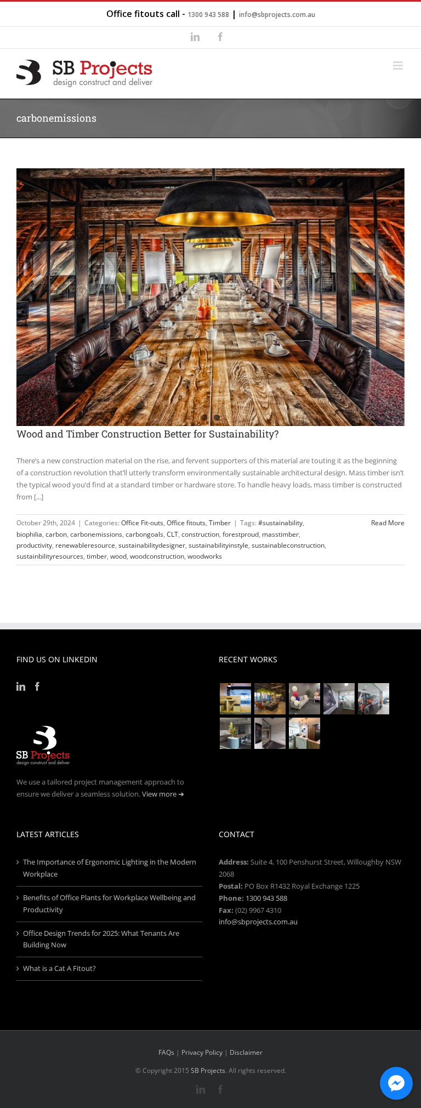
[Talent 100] (235, 698)
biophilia (29, 534)
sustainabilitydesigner (151, 545)
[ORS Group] (304, 698)
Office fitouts (186, 522)
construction (200, 534)
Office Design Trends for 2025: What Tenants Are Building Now (101, 939)
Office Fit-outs (142, 522)
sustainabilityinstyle (218, 545)
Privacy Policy (202, 1052)
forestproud (241, 534)
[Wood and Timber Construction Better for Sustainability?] (210, 297)
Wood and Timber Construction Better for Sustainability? (147, 433)
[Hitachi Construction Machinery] (373, 698)
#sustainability (280, 522)
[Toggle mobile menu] (399, 65)
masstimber (280, 534)
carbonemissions (96, 534)
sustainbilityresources (49, 556)
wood (118, 556)
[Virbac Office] (338, 698)
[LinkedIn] (20, 686)
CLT (172, 534)
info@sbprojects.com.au (277, 14)
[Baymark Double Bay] (269, 733)
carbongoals (144, 534)
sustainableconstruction (288, 545)
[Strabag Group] (235, 733)
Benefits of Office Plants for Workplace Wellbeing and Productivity (109, 903)
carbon (56, 534)
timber (97, 556)
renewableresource (85, 545)
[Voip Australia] (269, 698)
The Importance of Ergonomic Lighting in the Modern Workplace (109, 868)
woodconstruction (157, 556)
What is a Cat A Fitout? (59, 968)
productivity (34, 545)
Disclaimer (246, 1052)
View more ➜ (163, 794)
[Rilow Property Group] (304, 733)
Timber (220, 522)
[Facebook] (37, 686)
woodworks (204, 556)
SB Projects (208, 1070)
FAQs (166, 1052)
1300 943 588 (208, 14)
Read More (388, 522)
